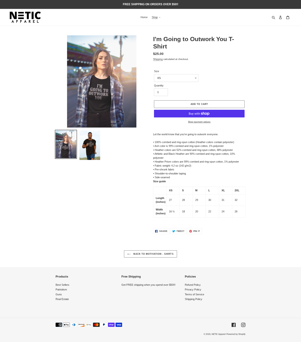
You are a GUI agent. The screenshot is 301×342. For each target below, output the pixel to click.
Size (156, 71)
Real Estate (62, 299)
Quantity (159, 85)
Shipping (158, 59)
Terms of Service (194, 294)
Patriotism (61, 289)
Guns (59, 294)
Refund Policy (193, 284)
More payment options (199, 122)
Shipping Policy (193, 299)
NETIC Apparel (219, 334)
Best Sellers (62, 284)
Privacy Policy (193, 289)
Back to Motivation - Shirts (153, 254)
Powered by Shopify (235, 334)
